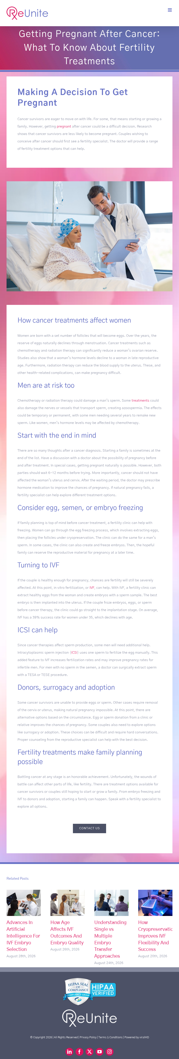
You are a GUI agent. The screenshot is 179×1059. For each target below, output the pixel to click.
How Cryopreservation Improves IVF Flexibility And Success (155, 903)
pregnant (64, 126)
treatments (140, 400)
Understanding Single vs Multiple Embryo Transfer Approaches (111, 903)
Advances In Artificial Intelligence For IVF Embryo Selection (23, 903)
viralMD (144, 1037)
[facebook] (79, 1052)
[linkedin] (69, 1052)
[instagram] (110, 1052)
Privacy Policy (88, 1037)
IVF (92, 587)
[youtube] (99, 1052)
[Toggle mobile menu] (170, 10)
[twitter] (89, 1052)
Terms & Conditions (110, 1037)
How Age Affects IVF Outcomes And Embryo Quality (67, 903)
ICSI (74, 652)
